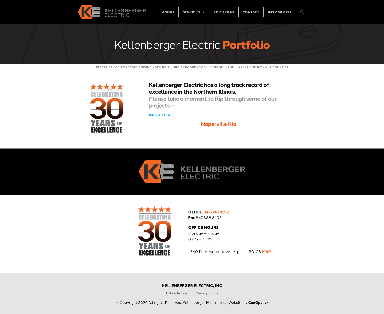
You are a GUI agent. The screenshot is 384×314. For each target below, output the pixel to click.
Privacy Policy (207, 293)
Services (191, 12)
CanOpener (258, 302)
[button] (302, 12)
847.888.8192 (280, 12)
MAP (266, 251)
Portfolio (223, 12)
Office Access (177, 293)
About (168, 12)
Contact (251, 12)
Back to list (160, 114)
